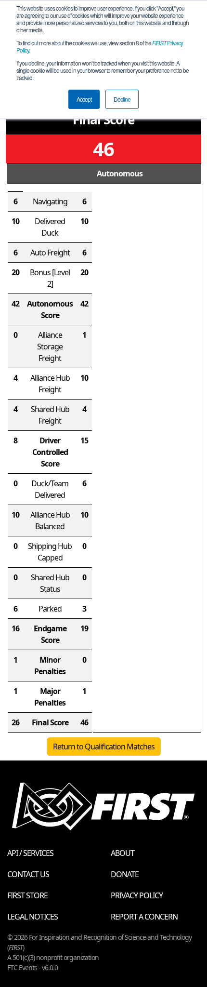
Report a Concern (144, 916)
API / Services (30, 853)
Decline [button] (122, 99)
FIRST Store (27, 895)
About (122, 853)
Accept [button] (84, 99)
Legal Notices (32, 916)
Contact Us (28, 874)
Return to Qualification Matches (104, 746)
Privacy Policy (137, 895)
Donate (125, 874)
